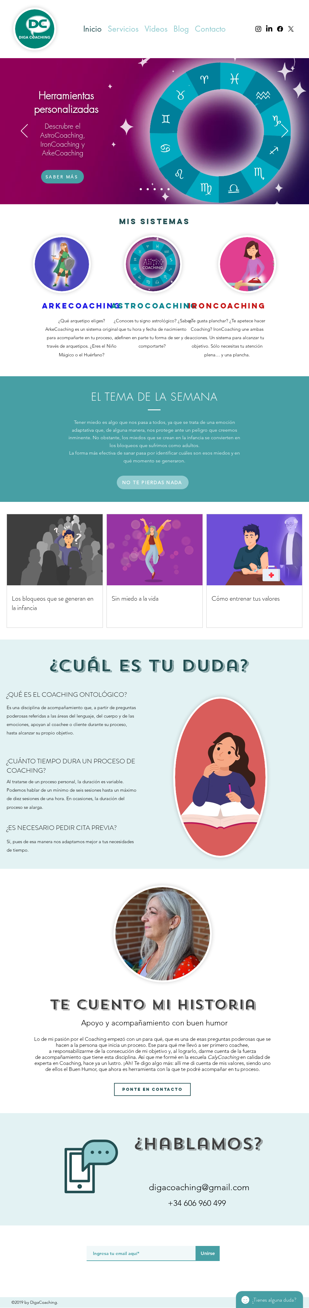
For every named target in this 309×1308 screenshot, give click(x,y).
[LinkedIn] (269, 29)
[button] (123, 29)
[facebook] (280, 29)
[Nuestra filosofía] (168, 189)
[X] (291, 29)
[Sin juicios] (162, 189)
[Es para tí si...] (148, 189)
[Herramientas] (155, 189)
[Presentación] (141, 189)
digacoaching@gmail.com (199, 1187)
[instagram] (258, 29)
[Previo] (24, 131)
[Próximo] (284, 131)
